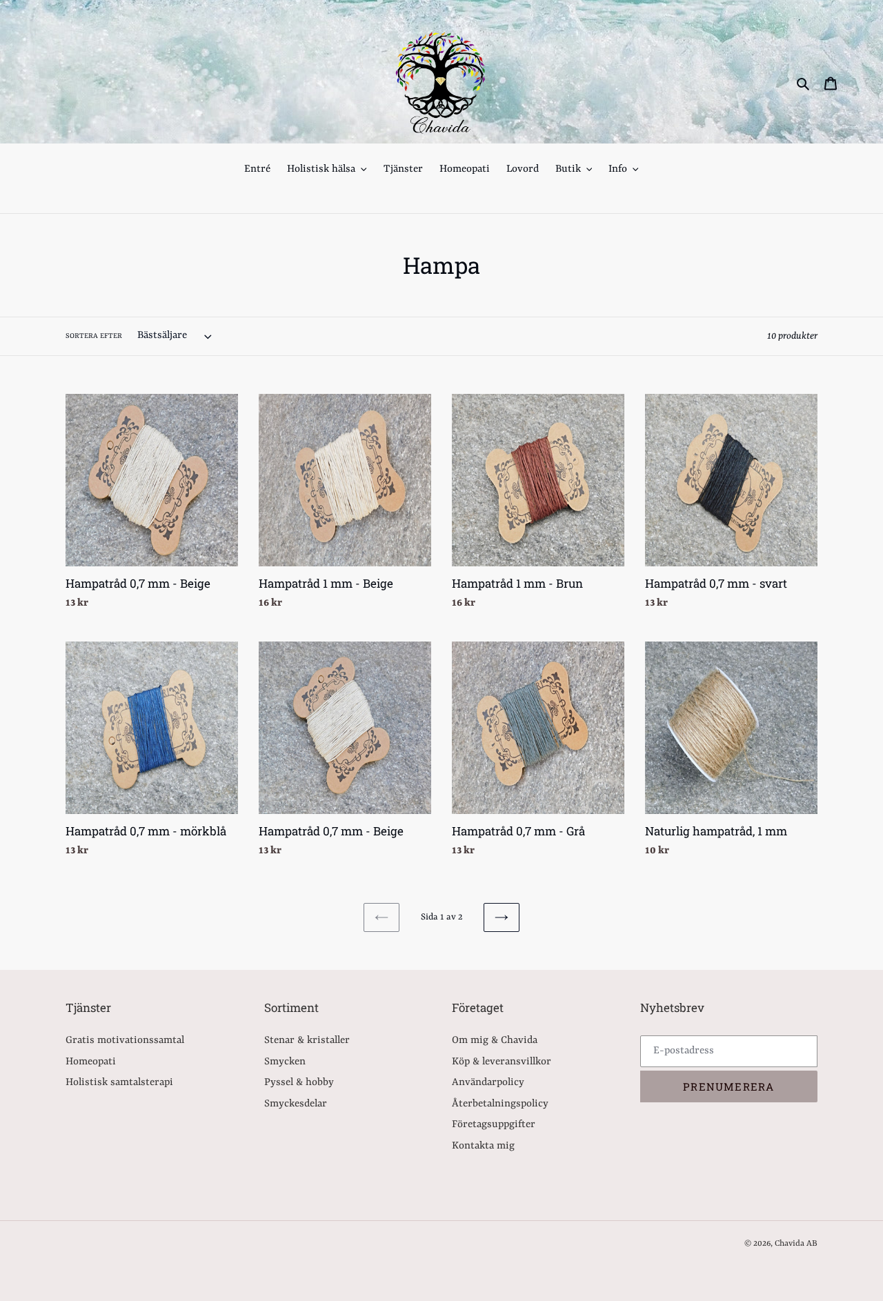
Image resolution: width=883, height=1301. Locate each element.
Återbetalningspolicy (500, 1104)
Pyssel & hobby (299, 1083)
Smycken (285, 1062)
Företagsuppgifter (493, 1125)
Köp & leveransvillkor (501, 1062)
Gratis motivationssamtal (125, 1040)
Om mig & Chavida (494, 1040)
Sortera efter (94, 336)
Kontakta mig (483, 1146)
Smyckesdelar (295, 1104)
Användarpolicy (488, 1083)
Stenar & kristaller (307, 1040)
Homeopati (91, 1062)
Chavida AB (796, 1244)
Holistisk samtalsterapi (119, 1083)
